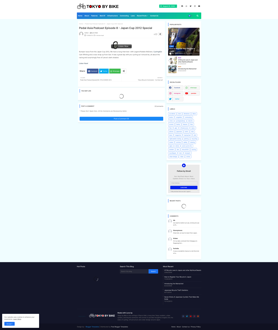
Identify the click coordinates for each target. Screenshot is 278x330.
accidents (172, 113)
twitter (177, 99)
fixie (191, 124)
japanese (179, 131)
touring (194, 149)
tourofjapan (172, 153)
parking (186, 139)
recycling (194, 139)
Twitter (105, 71)
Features (94, 16)
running (178, 142)
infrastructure (184, 128)
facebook (177, 87)
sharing (192, 142)
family (178, 124)
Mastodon (82, 316)
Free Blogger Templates (119, 327)
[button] (197, 16)
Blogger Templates (92, 327)
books (171, 117)
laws (170, 135)
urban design (173, 156)
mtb (195, 135)
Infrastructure (112, 16)
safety (185, 142)
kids (192, 131)
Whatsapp (116, 71)
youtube (193, 93)
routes (171, 142)
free (170, 128)
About (86, 16)
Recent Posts (142, 16)
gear (176, 128)
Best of (102, 16)
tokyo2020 (185, 149)
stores (177, 146)
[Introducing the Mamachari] (172, 69)
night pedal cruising (175, 139)
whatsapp (193, 87)
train (180, 153)
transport (187, 153)
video (181, 156)
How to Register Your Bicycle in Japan (177, 277)
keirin (186, 131)
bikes (194, 113)
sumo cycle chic (187, 146)
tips (178, 149)
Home (80, 16)
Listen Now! (83, 63)
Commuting (124, 16)
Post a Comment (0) (121, 119)
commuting (188, 117)
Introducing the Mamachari (173, 283)
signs (170, 146)
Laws (133, 16)
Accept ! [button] (9, 324)
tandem (171, 149)
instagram (177, 93)
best (179, 113)
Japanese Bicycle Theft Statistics (176, 290)
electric (190, 121)
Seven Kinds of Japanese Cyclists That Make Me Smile (181, 298)
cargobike (179, 117)
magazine (178, 135)
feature (185, 124)
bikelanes (187, 113)
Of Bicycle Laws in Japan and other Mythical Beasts (182, 270)
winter (188, 156)
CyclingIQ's (157, 52)
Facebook (94, 71)
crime (171, 121)
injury (193, 128)
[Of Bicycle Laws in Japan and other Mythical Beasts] (172, 60)
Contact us (154, 16)
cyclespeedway (180, 121)
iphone (171, 131)
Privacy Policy (196, 327)
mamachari (187, 135)
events (171, 124)
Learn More (17, 319)
